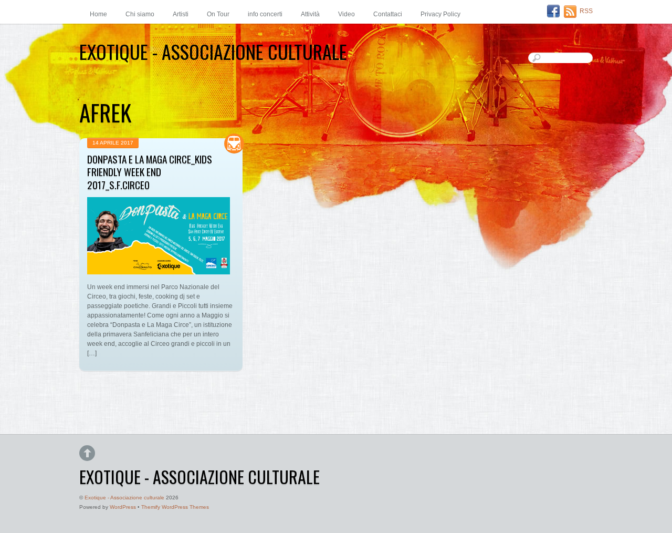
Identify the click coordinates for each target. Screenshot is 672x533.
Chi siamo (139, 14)
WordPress (123, 507)
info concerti (265, 14)
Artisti (180, 14)
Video (346, 14)
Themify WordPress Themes (175, 507)
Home (98, 14)
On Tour (218, 14)
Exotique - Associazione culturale (124, 497)
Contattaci (387, 14)
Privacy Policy (440, 14)
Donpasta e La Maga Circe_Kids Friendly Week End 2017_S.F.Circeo (149, 172)
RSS (586, 11)
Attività (310, 14)
